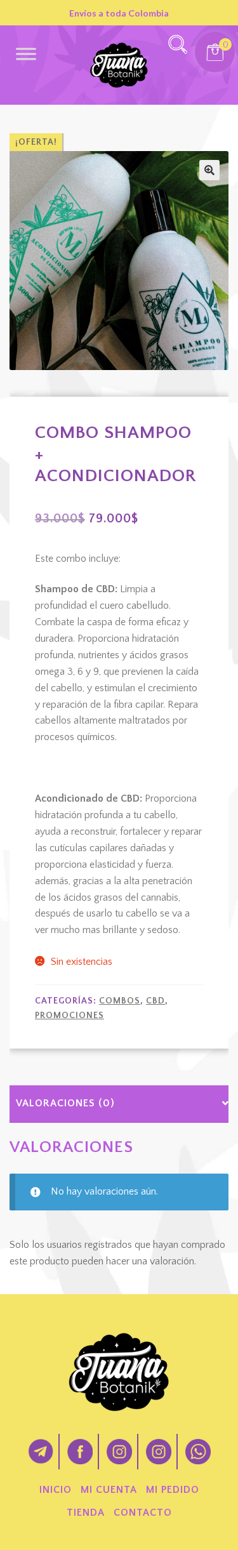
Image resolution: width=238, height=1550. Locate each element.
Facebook (80, 1451)
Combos (119, 1001)
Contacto (143, 1512)
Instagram (119, 1451)
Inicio (55, 1489)
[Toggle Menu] (26, 54)
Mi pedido (172, 1489)
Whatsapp (198, 1451)
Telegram (40, 1451)
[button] (209, 170)
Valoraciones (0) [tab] (65, 1103)
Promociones (69, 1015)
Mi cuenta (109, 1489)
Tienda (86, 1512)
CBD (155, 1001)
